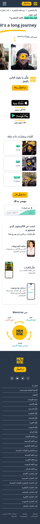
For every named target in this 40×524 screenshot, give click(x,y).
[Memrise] (35, 3)
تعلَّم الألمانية (33, 404)
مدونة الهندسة (33, 399)
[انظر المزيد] (4, 3)
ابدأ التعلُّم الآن (20, 194)
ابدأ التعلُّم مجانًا (20, 87)
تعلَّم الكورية (33, 422)
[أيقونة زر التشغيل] (23, 57)
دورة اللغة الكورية (32, 460)
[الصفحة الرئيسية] (33, 79)
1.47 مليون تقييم (20, 122)
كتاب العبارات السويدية (30, 501)
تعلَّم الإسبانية (33, 418)
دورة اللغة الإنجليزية (18, 10)
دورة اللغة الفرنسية (31, 441)
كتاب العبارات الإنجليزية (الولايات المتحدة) (24, 483)
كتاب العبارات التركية (30, 506)
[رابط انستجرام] (12, 378)
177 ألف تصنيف (20, 110)
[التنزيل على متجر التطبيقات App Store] (20, 103)
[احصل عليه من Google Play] (20, 115)
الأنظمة (35, 395)
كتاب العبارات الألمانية (30, 473)
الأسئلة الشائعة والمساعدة (29, 390)
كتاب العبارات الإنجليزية (30, 487)
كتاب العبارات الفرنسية (30, 478)
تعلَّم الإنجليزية (32, 10)
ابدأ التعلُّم (26, 3)
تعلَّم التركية (34, 432)
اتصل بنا (35, 385)
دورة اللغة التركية (32, 469)
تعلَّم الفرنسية (33, 409)
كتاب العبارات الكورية (30, 497)
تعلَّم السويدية (33, 427)
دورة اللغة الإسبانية (31, 455)
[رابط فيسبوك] (28, 378)
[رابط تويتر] (22, 378)
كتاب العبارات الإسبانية (30, 492)
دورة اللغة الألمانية (31, 436)
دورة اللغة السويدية (31, 464)
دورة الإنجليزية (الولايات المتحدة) (27, 450)
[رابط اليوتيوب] (17, 378)
